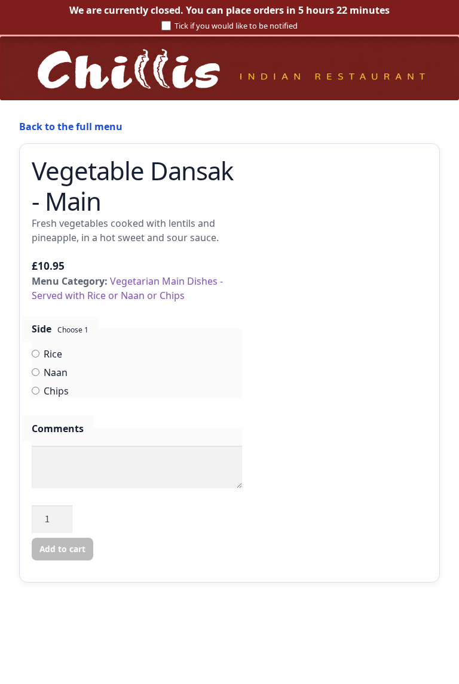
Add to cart (62, 548)
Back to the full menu (71, 126)
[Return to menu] (229, 68)
